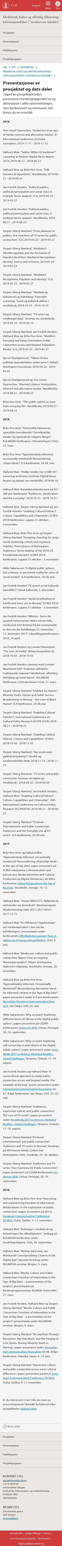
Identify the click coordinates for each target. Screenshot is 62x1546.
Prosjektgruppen (12, 59)
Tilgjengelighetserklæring (31, 1543)
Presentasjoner (11, 41)
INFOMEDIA (27, 67)
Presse (47, 1533)
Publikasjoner (10, 50)
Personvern (44, 1538)
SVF (13, 67)
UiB (5, 67)
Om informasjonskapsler (22, 1538)
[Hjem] (5, 5)
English (36, 5)
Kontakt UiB (16, 1533)
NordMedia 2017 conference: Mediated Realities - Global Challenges (31, 1054)
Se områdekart (10, 1518)
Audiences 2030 (28, 1027)
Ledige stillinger (33, 1533)
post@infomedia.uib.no (15, 1480)
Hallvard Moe (28, 1408)
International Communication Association (27, 1089)
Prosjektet (8, 32)
